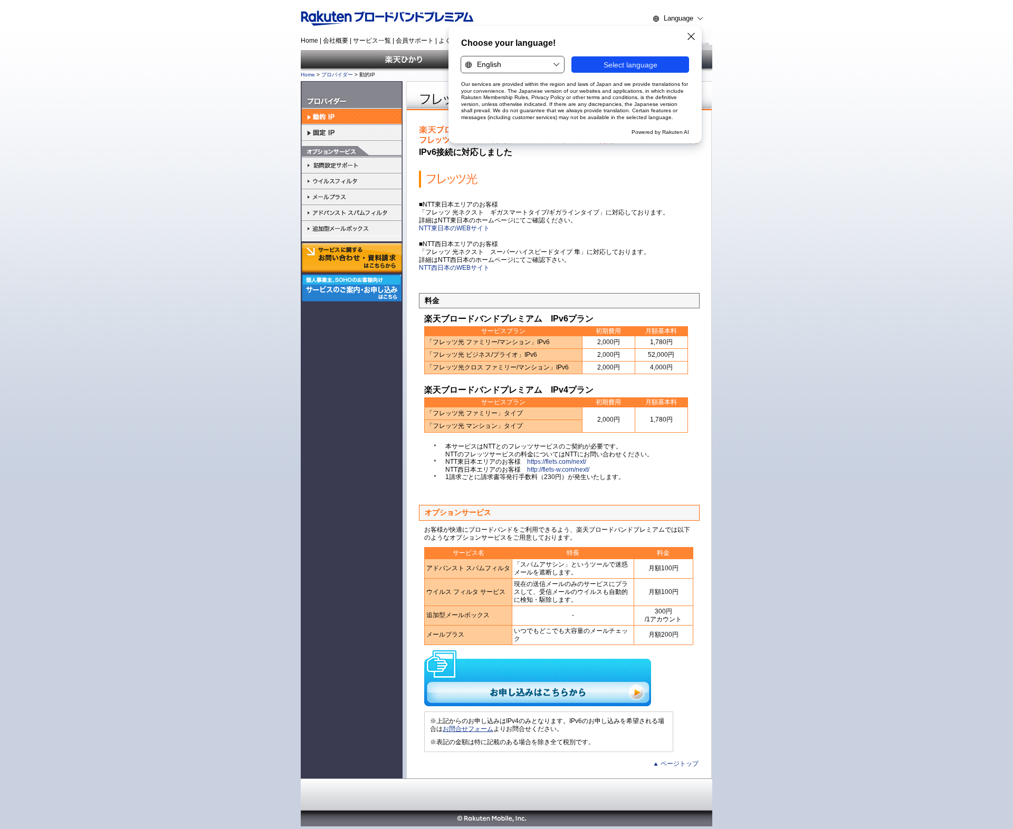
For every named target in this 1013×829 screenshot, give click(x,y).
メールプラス (351, 196)
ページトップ (680, 763)
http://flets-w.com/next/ (558, 469)
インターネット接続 (351, 95)
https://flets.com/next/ (556, 461)
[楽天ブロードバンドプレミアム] (399, 18)
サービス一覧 (372, 40)
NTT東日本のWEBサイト (454, 228)
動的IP (351, 116)
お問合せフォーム (468, 729)
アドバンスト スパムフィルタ (351, 212)
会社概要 (335, 40)
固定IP (351, 132)
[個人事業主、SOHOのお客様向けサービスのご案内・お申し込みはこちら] (352, 298)
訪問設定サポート (351, 165)
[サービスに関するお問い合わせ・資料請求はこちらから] (352, 258)
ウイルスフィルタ (351, 181)
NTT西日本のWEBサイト (454, 267)
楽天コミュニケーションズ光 (403, 59)
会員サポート (415, 40)
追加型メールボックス (351, 228)
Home (309, 40)
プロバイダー (337, 74)
